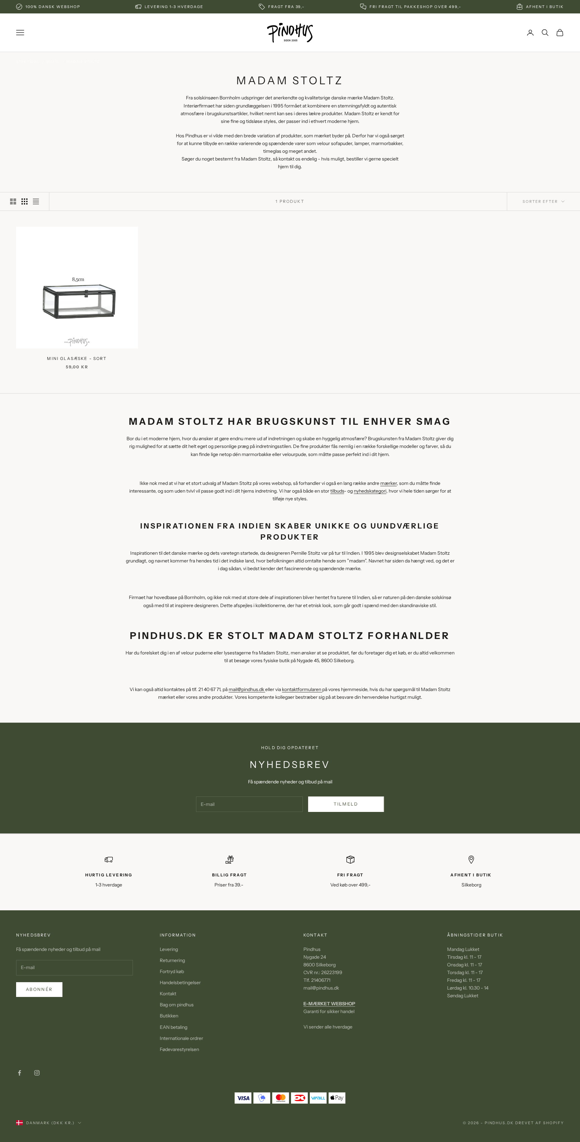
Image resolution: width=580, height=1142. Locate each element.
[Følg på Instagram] (37, 1072)
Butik (53, 61)
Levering (169, 949)
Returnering (172, 960)
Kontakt (168, 994)
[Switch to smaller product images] (24, 201)
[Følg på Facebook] (19, 1072)
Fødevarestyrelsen (179, 1049)
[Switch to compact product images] (36, 201)
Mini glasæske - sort (77, 358)
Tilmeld (346, 804)
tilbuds (337, 491)
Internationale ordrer (181, 1038)
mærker (388, 483)
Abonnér (39, 989)
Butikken (169, 1016)
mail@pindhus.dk (247, 689)
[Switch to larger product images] (13, 201)
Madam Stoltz (83, 61)
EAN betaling (173, 1027)
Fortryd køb (172, 971)
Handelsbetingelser (180, 982)
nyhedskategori (370, 491)
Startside (28, 61)
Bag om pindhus (177, 1005)
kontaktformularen (302, 689)
